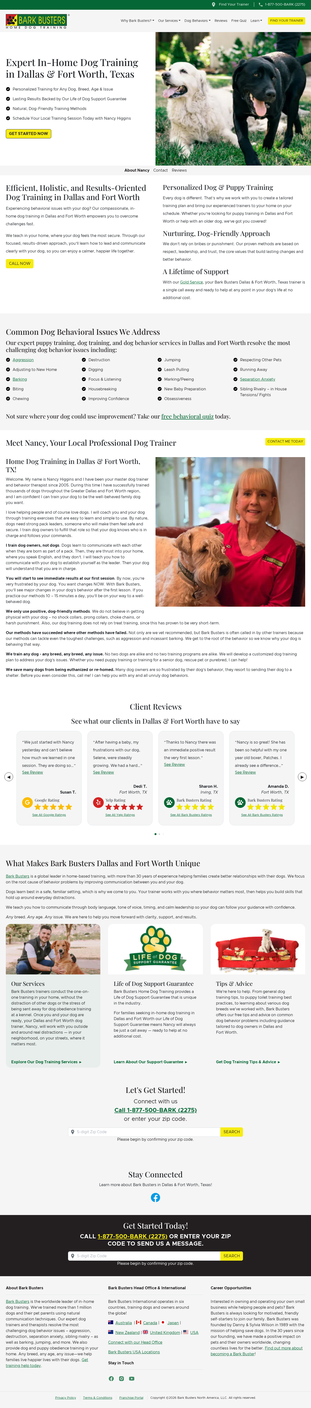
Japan (173, 1323)
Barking (20, 379)
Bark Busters (17, 876)
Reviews (221, 21)
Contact (160, 170)
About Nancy (136, 170)
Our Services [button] (168, 21)
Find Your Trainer (286, 20)
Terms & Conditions (97, 1398)
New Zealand (127, 1333)
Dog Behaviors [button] (196, 21)
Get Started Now (28, 134)
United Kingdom (165, 1333)
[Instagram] (121, 1379)
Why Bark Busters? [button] (136, 21)
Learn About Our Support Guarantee (149, 1062)
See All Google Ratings (49, 815)
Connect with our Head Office (135, 1342)
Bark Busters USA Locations (134, 1352)
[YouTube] (132, 1379)
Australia (123, 1323)
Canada (150, 1323)
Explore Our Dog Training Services (44, 1062)
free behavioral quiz (187, 416)
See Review (32, 772)
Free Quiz (239, 21)
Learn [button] (255, 21)
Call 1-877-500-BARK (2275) (155, 1110)
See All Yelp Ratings (120, 815)
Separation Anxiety (257, 379)
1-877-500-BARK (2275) (132, 1237)
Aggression (23, 360)
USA (194, 1333)
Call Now (19, 264)
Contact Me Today (285, 441)
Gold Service (191, 282)
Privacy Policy (65, 1398)
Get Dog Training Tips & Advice (246, 1062)
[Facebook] (155, 1197)
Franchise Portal (131, 1398)
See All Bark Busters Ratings (191, 815)
